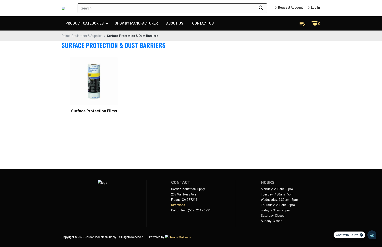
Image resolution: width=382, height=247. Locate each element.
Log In (315, 7)
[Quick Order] (302, 23)
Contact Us (203, 23)
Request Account (290, 7)
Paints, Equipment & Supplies (82, 36)
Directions (178, 205)
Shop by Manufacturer (136, 23)
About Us (174, 23)
